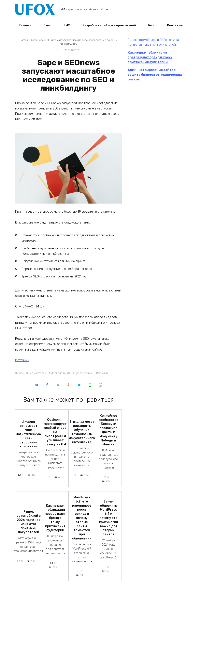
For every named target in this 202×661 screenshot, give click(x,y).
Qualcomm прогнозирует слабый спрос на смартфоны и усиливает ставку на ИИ (55, 432)
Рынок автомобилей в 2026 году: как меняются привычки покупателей (29, 522)
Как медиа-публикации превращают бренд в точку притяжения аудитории (55, 518)
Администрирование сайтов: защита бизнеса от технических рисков (155, 74)
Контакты (175, 25)
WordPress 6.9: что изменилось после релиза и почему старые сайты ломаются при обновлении (82, 517)
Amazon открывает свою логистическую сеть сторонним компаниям (28, 434)
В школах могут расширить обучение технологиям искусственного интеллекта (82, 432)
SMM (67, 25)
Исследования (60, 373)
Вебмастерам (37, 373)
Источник (22, 360)
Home (23, 40)
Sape (20, 373)
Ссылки (103, 373)
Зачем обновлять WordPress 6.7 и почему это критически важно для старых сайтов (108, 517)
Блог (151, 25)
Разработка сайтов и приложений (109, 25)
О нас (47, 25)
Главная (25, 25)
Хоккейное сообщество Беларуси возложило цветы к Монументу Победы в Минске (108, 430)
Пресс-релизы (84, 373)
